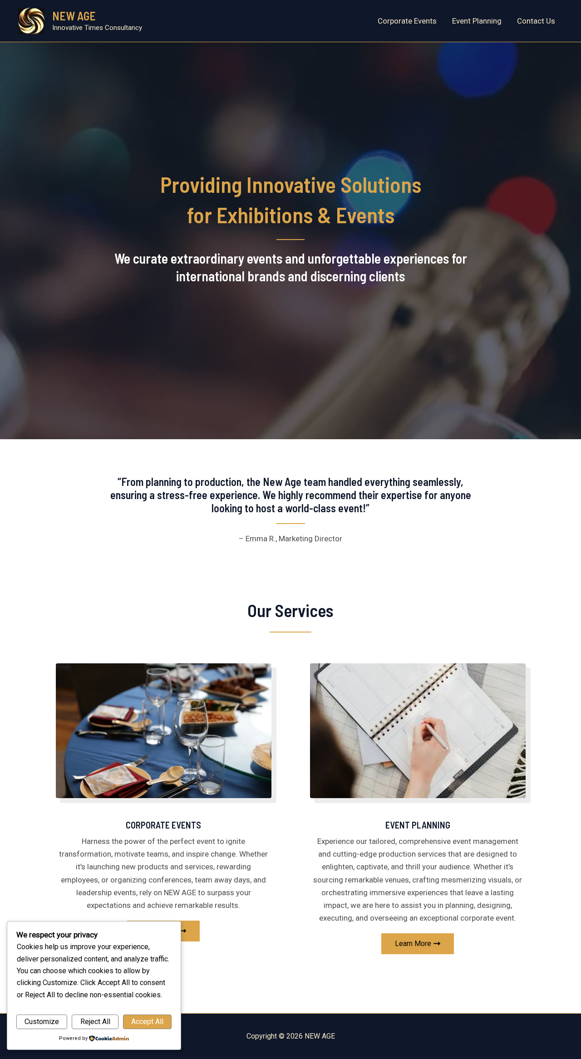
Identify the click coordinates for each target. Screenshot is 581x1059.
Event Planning (477, 20)
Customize (42, 1021)
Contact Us (536, 20)
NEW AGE (74, 16)
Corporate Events (407, 20)
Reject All (95, 1021)
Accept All (147, 1021)
